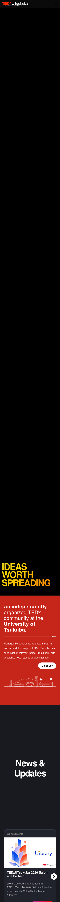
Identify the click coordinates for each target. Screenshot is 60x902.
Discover (47, 665)
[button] (56, 4)
